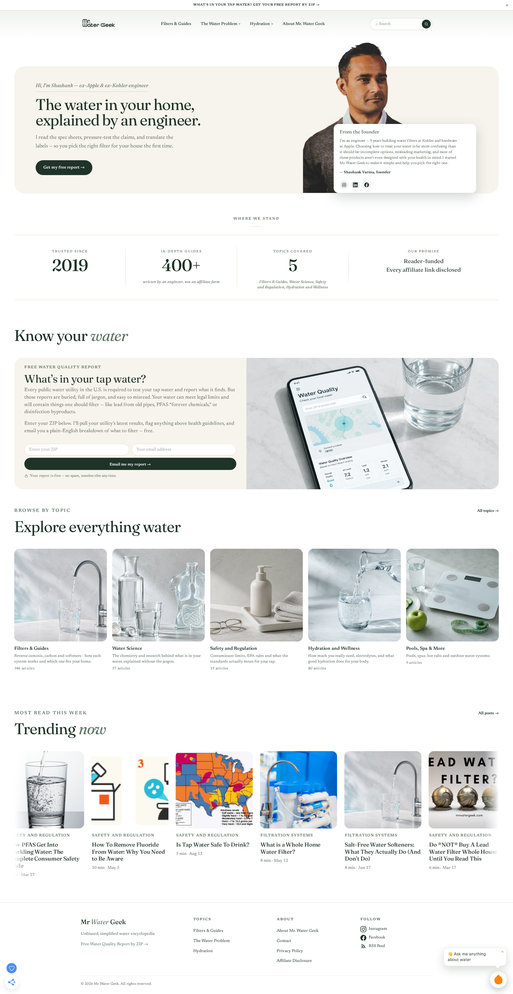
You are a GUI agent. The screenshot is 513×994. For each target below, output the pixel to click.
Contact (284, 941)
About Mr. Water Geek (304, 24)
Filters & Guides (176, 24)
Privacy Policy (290, 951)
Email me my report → (130, 464)
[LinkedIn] (355, 184)
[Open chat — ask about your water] (498, 979)
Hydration (260, 24)
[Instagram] (344, 184)
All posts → (488, 713)
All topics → (488, 511)
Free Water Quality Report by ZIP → (114, 944)
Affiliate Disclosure (294, 961)
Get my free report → (64, 168)
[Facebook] (366, 184)
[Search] (426, 24)
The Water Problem (219, 24)
